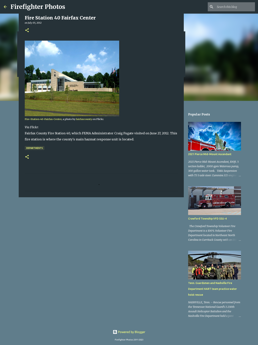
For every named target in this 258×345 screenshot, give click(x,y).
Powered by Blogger (131, 332)
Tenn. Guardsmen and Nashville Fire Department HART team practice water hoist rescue (212, 289)
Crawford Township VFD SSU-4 (207, 218)
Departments (34, 148)
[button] (27, 30)
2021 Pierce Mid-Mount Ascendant (209, 154)
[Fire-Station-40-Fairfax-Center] (72, 115)
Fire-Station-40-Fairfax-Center (43, 119)
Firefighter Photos (38, 7)
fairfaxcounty (84, 119)
